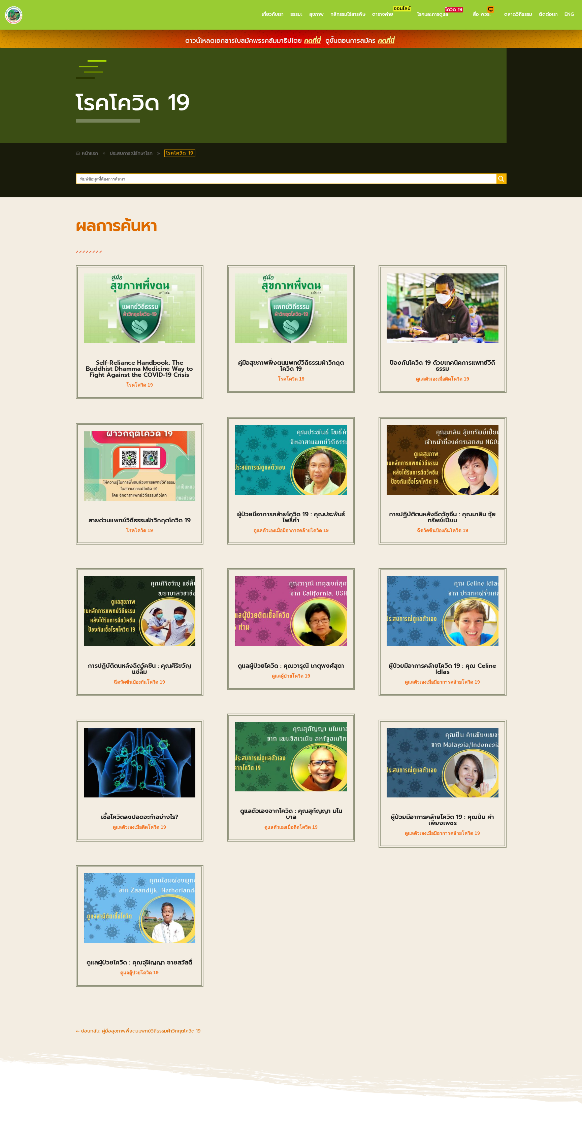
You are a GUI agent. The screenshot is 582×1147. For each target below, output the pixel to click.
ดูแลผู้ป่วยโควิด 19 (139, 972)
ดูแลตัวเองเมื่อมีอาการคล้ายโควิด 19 (291, 530)
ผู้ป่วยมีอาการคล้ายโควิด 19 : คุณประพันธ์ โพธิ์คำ (291, 517)
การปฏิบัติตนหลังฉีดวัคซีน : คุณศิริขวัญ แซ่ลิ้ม (139, 669)
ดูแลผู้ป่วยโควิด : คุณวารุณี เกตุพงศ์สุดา (291, 665)
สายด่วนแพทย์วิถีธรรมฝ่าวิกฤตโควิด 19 (140, 520)
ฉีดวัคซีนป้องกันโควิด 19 (139, 682)
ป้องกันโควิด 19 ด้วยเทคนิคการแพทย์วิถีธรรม (442, 365)
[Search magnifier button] (501, 179)
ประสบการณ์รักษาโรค (131, 153)
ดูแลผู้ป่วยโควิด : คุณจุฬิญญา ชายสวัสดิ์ (139, 962)
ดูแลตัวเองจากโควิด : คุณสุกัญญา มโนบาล (291, 814)
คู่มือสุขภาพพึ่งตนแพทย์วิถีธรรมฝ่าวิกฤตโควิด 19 (291, 365)
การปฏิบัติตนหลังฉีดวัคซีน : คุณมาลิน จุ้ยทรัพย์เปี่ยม (442, 517)
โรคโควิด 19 (139, 385)
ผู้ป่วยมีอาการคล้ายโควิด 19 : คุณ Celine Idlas (442, 669)
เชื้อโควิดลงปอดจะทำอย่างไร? (139, 817)
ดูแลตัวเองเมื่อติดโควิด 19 (139, 827)
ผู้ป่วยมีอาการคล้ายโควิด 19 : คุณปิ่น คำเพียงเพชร (442, 820)
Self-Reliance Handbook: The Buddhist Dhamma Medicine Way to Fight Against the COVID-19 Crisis (139, 369)
